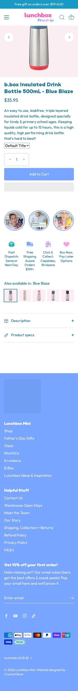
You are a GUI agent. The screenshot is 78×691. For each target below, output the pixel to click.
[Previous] (8, 37)
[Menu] (6, 17)
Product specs (22, 334)
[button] (39, 187)
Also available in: (18, 283)
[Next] (69, 37)
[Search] (62, 17)
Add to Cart (39, 174)
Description (20, 320)
